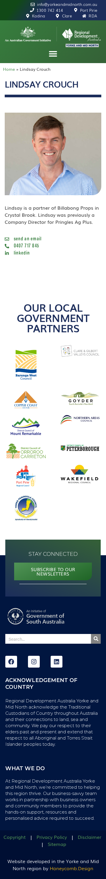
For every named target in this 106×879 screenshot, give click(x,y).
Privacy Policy (52, 836)
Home (9, 69)
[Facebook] (11, 662)
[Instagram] (34, 662)
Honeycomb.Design (71, 868)
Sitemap (57, 843)
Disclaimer (89, 836)
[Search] (96, 639)
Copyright (15, 836)
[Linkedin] (56, 662)
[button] (53, 53)
